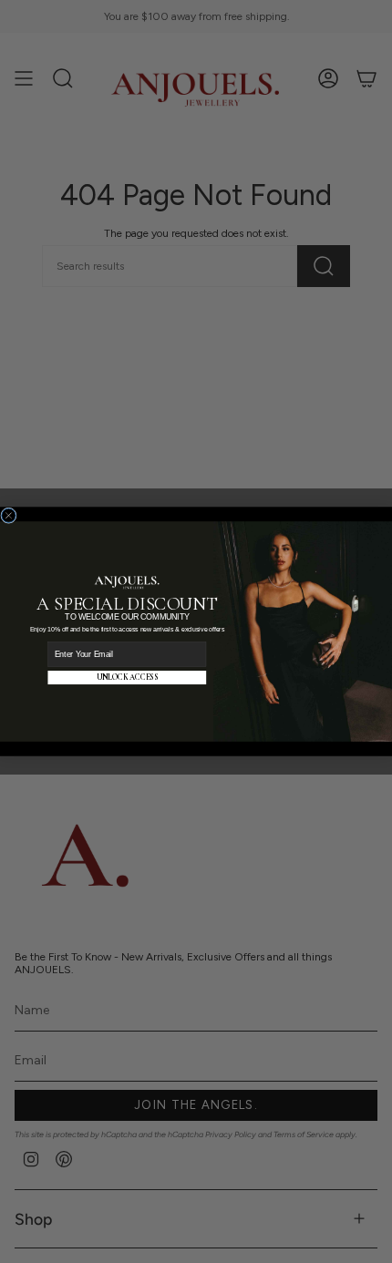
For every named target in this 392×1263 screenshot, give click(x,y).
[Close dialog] (8, 515)
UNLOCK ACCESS (127, 677)
